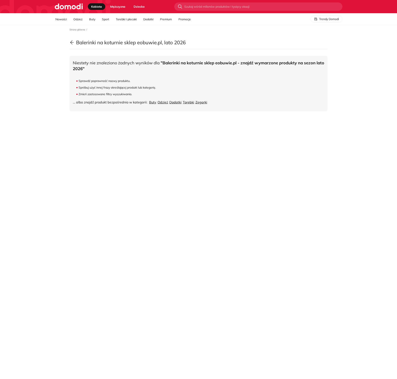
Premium (166, 19)
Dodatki (148, 19)
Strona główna (77, 29)
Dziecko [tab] (139, 6)
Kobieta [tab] (96, 6)
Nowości (61, 19)
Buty (92, 19)
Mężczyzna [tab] (117, 6)
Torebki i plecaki (126, 19)
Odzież (78, 19)
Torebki (188, 102)
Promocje (184, 19)
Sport (105, 19)
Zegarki (201, 102)
